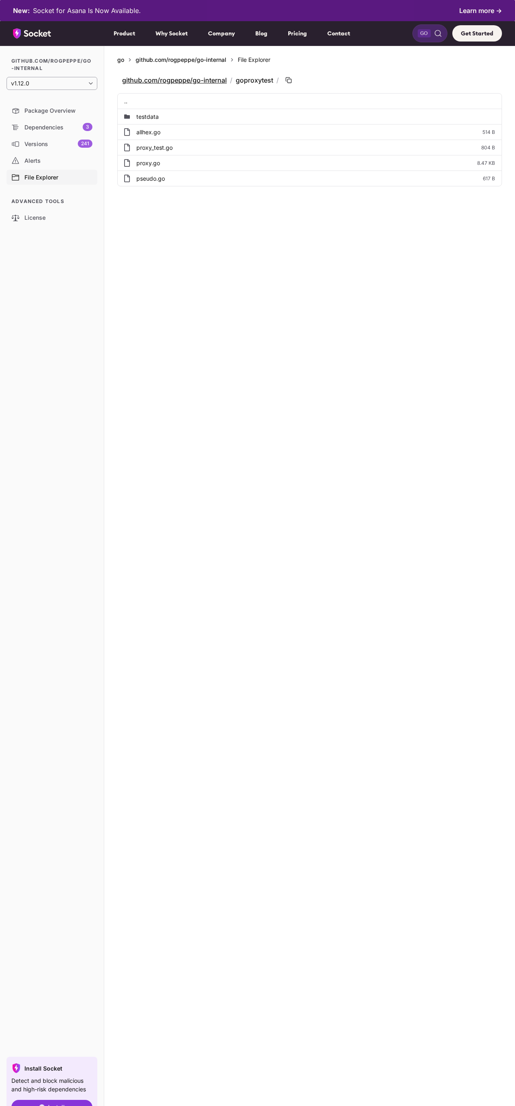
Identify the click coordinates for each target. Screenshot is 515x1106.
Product (124, 33)
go (120, 59)
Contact (338, 33)
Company (221, 33)
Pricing (297, 33)
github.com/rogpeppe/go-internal (181, 59)
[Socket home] (32, 33)
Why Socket (172, 33)
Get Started (477, 33)
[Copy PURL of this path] (288, 80)
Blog (261, 33)
